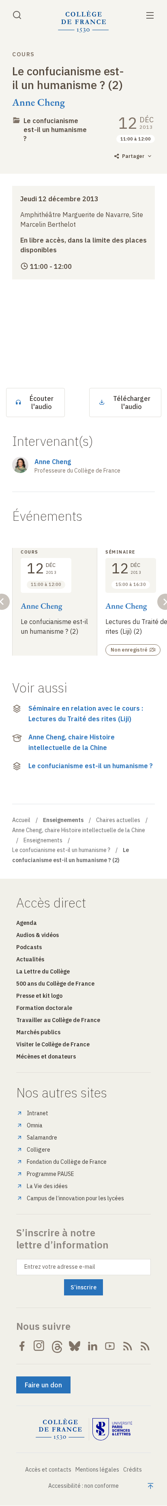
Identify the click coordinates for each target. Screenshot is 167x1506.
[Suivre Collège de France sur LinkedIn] (92, 1346)
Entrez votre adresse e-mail (59, 1266)
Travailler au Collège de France (58, 1020)
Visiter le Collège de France (53, 1044)
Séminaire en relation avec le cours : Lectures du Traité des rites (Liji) (85, 713)
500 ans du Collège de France (55, 983)
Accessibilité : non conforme (83, 1485)
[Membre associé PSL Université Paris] (112, 1429)
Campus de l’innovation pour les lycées (75, 1198)
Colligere (38, 1149)
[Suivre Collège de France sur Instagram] (39, 1346)
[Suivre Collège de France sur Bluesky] (74, 1346)
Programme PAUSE (50, 1174)
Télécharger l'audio (131, 402)
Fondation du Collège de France (67, 1161)
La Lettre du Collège (43, 971)
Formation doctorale (44, 1008)
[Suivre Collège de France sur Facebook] (22, 1346)
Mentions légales (97, 1469)
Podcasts (29, 947)
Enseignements (43, 840)
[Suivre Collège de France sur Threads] (57, 1346)
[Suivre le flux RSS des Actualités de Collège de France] (127, 1346)
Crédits (132, 1469)
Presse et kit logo (39, 995)
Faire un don (43, 1385)
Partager (133, 156)
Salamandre (42, 1137)
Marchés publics (38, 1032)
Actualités (30, 959)
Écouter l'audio (42, 402)
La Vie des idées (47, 1186)
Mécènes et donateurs (46, 1056)
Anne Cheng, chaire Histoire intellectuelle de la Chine (71, 742)
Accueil (21, 820)
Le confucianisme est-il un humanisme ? (55, 130)
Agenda (26, 923)
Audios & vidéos (37, 935)
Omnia (35, 1125)
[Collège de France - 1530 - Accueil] (83, 21)
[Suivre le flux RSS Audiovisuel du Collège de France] (145, 1346)
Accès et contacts (48, 1469)
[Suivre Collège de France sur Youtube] (110, 1346)
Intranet (37, 1113)
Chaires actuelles (118, 820)
